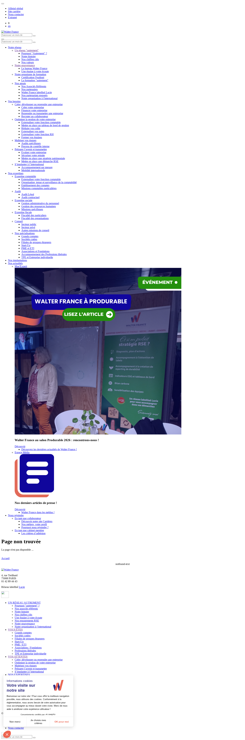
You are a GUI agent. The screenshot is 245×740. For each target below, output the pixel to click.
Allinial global (15, 8)
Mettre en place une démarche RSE (39, 161)
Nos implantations (17, 260)
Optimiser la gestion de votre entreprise (35, 119)
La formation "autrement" (34, 80)
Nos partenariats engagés (34, 95)
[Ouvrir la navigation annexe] (2, 3)
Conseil (19, 221)
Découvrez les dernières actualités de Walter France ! (49, 449)
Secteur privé (28, 227)
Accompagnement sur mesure (36, 167)
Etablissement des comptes (35, 185)
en (9, 26)
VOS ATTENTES (18, 656)
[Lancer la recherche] (34, 35)
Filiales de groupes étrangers (36, 242)
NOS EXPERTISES (19, 674)
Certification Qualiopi (32, 77)
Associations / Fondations (28, 647)
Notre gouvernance (25, 65)
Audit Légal (27, 194)
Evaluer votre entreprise (33, 152)
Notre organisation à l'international (39, 98)
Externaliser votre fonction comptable (41, 122)
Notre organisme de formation (30, 74)
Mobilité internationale (33, 170)
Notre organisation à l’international (33, 626)
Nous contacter (16, 14)
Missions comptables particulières (38, 188)
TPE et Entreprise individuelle (37, 257)
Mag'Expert (21, 266)
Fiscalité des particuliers (33, 215)
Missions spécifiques (32, 209)
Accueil (5, 558)
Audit (18, 191)
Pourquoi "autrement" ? (27, 605)
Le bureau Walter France (34, 68)
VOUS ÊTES (15, 629)
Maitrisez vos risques (26, 665)
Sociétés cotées (29, 239)
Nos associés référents (26, 608)
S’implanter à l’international (29, 164)
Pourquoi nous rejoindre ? (34, 527)
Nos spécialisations (25, 233)
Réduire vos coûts (30, 128)
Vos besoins (14, 101)
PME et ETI (27, 248)
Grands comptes (29, 236)
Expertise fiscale (23, 212)
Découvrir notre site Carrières (36, 521)
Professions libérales (25, 650)
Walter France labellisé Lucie (36, 92)
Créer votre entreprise (32, 107)
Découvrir (20, 446)
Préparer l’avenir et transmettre (31, 149)
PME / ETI (20, 644)
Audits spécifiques (31, 143)
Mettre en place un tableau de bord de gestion (45, 125)
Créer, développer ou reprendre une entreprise (39, 104)
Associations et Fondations (35, 251)
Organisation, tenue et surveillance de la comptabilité (49, 182)
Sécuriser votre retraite (33, 155)
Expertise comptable (25, 176)
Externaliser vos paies (32, 131)
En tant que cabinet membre (29, 530)
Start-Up (25, 245)
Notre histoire (28, 56)
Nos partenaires (29, 89)
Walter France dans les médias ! (37, 512)
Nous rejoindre (16, 515)
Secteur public (28, 224)
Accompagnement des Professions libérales (44, 254)
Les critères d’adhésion (33, 533)
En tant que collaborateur (28, 518)
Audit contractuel (30, 197)
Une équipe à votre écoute (35, 71)
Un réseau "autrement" (27, 50)
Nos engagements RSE (27, 620)
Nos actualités (15, 263)
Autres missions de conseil (35, 230)
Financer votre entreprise (34, 110)
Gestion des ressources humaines (38, 206)
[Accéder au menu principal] (2, 39)
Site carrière (14, 11)
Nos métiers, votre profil (34, 524)
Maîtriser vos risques (25, 140)
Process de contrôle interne (35, 146)
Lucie (22, 587)
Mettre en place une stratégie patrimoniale (43, 158)
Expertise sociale (23, 200)
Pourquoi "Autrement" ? (34, 53)
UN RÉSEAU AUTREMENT (24, 602)
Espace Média (22, 452)
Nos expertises (15, 173)
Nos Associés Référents (33, 86)
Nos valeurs (27, 62)
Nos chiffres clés (30, 59)
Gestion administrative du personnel (40, 203)
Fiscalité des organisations (35, 218)
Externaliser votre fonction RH (37, 134)
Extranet (12, 17)
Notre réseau (14, 47)
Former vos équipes (31, 137)
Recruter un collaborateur (34, 116)
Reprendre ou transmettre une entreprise (42, 113)
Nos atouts (20, 83)
